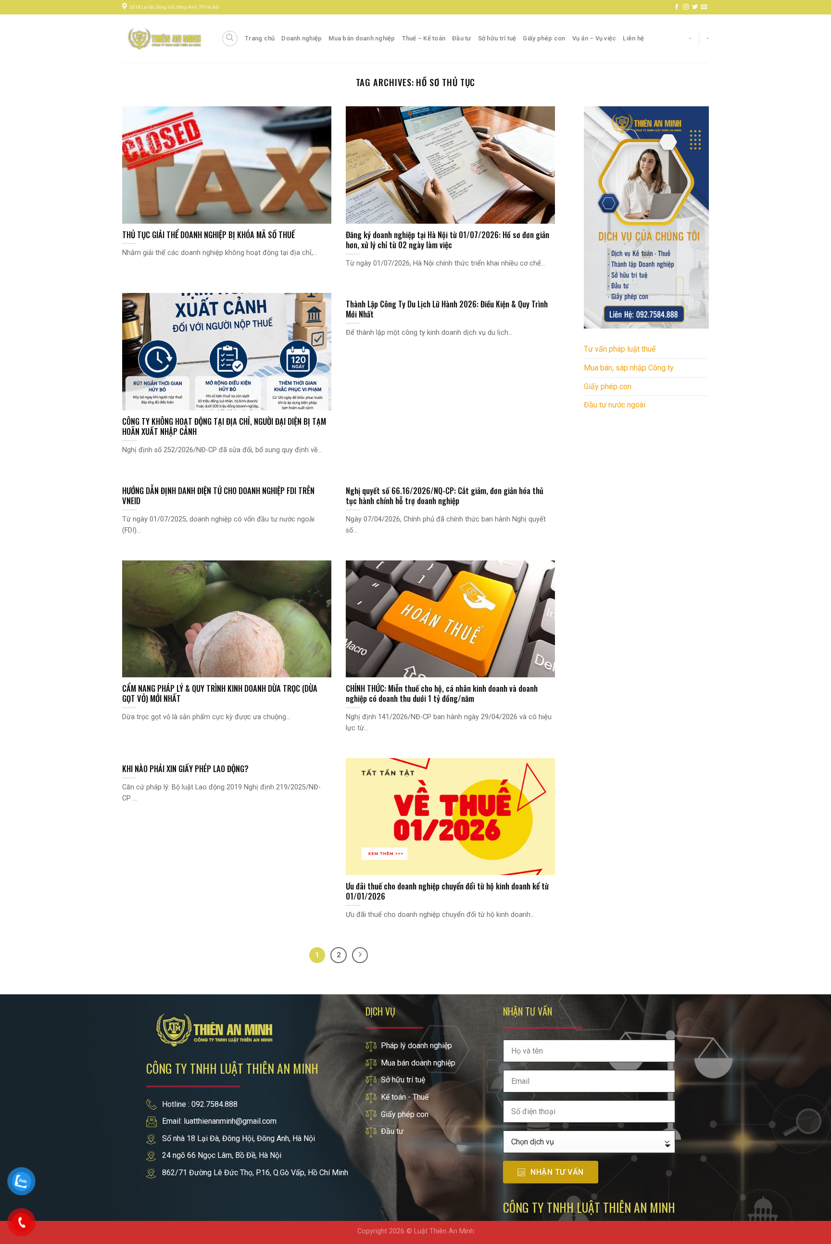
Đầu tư (461, 38)
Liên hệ (633, 38)
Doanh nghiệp (301, 38)
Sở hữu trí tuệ (497, 38)
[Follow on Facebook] (677, 7)
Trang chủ (260, 38)
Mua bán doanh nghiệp (361, 38)
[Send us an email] (704, 7)
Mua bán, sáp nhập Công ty (629, 367)
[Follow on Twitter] (695, 7)
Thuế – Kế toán (424, 38)
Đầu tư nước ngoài (614, 404)
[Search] (230, 38)
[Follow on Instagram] (686, 7)
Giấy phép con (544, 38)
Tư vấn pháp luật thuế (619, 349)
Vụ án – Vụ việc (594, 38)
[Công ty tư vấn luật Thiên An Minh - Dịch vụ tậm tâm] (164, 38)
